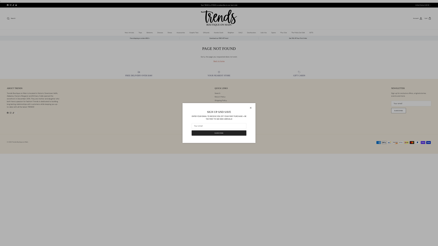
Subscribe (219, 133)
